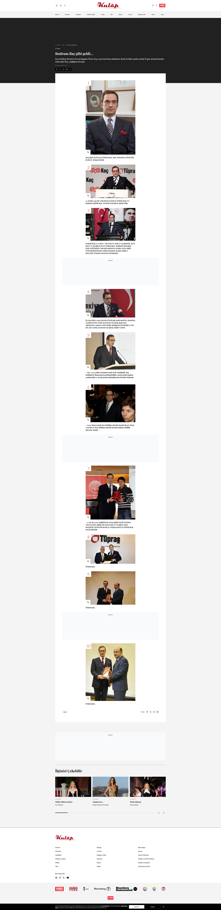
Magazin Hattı (141, 14)
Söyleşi (120, 14)
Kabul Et (136, 907)
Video (162, 14)
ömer (65, 712)
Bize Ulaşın (141, 847)
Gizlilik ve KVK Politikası (146, 859)
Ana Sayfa (57, 45)
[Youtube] (68, 877)
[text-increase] (70, 69)
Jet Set (130, 14)
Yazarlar (99, 859)
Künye (140, 851)
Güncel (57, 14)
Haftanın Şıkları (91, 14)
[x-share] (60, 69)
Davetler (67, 14)
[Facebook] (60, 877)
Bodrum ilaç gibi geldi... (71, 45)
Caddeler (78, 14)
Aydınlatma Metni (144, 866)
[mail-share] (67, 69)
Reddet (152, 907)
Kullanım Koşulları (144, 863)
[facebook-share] (56, 69)
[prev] (159, 813)
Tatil (111, 14)
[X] (64, 877)
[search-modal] (153, 5)
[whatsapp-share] (63, 69)
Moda (102, 14)
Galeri (153, 14)
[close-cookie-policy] (163, 906)
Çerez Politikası (143, 855)
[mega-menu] (156, 5)
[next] (164, 813)
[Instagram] (56, 877)
